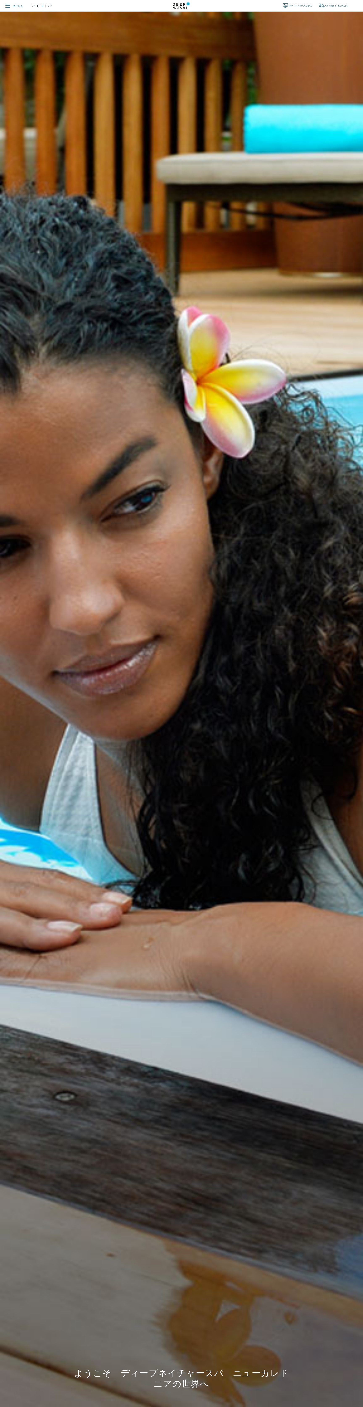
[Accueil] (181, 6)
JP (50, 5)
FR (42, 5)
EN (34, 5)
